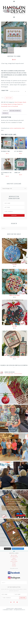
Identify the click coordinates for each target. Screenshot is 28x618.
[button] (24, 24)
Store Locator (14, 561)
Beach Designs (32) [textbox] (13, 188)
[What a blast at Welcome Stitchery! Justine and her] (14, 447)
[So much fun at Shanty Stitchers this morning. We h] (14, 475)
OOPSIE (14, 565)
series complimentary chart (17, 128)
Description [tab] (5, 110)
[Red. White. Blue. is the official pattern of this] (14, 532)
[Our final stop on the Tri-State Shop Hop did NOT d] (14, 418)
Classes (14, 562)
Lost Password (14, 556)
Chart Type (4, 90)
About (14, 558)
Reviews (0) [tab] (5, 113)
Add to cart (9, 97)
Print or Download (13, 106)
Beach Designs (18, 102)
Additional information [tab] (15, 110)
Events (14, 564)
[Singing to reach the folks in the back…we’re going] (14, 504)
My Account (14, 555)
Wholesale (14, 559)
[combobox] (14, 188)
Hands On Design (14, 10)
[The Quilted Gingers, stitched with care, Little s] (14, 390)
